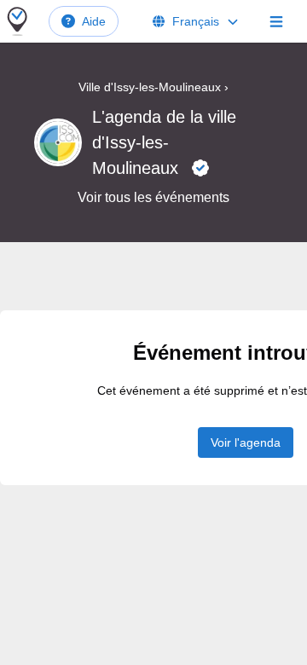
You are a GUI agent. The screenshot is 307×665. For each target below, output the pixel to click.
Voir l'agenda (246, 442)
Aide (94, 21)
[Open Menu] (276, 21)
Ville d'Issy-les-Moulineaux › (153, 87)
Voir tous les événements (153, 197)
